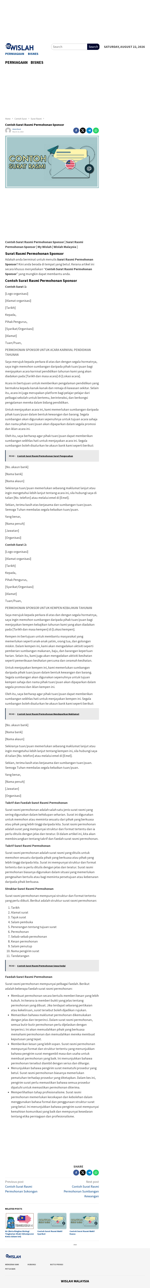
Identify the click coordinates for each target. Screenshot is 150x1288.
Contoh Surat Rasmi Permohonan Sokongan (21, 1186)
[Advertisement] (75, 20)
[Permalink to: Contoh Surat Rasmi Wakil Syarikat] (52, 1221)
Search (93, 47)
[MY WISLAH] (19, 46)
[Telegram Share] (89, 130)
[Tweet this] (83, 130)
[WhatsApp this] (96, 130)
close (75, 1245)
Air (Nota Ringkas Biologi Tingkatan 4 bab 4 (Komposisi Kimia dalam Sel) (19, 1234)
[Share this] (76, 130)
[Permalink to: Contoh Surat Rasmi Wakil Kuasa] (84, 1221)
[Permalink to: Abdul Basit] (8, 130)
